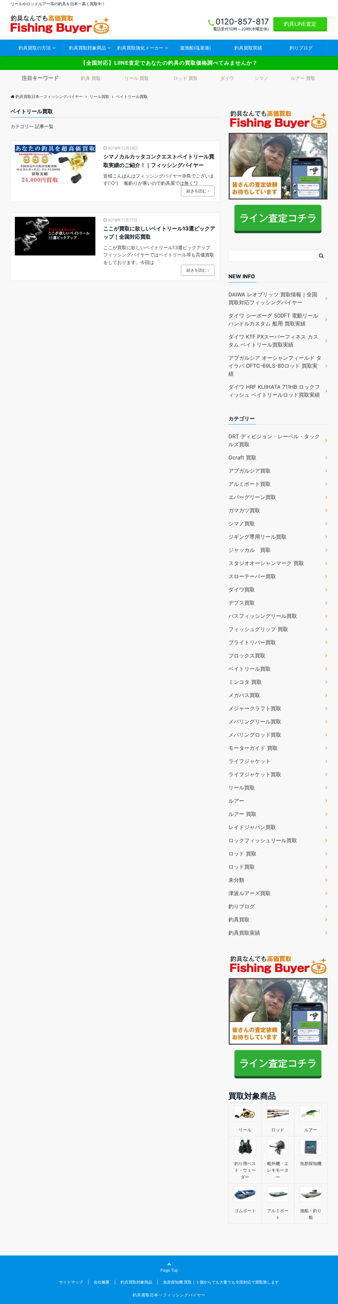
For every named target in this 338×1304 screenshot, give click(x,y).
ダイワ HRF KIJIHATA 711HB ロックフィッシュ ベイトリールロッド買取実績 (274, 391)
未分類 (236, 880)
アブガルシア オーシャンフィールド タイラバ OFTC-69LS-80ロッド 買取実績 (274, 365)
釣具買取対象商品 (87, 47)
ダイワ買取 (241, 589)
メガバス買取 (244, 695)
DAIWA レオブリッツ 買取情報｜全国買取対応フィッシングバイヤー (272, 298)
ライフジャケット (249, 761)
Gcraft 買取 (242, 457)
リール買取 (241, 787)
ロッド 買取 (185, 78)
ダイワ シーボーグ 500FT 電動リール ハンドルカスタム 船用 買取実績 (273, 319)
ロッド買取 (241, 866)
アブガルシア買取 (249, 470)
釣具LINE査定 (300, 23)
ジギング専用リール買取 (257, 536)
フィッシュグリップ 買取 (258, 629)
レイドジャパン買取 (252, 827)
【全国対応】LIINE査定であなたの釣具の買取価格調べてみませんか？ (169, 62)
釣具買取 (239, 919)
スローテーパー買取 (252, 576)
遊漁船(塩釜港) (195, 47)
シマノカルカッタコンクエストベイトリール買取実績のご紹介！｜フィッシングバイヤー (158, 160)
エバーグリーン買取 (252, 497)
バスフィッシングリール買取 (262, 616)
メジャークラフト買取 (254, 708)
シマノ (261, 78)
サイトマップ (71, 1282)
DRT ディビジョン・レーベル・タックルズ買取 (274, 440)
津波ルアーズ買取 (249, 893)
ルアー (236, 800)
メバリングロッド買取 (254, 734)
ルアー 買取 (303, 78)
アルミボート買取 (249, 484)
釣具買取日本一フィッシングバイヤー (169, 1294)
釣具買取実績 (248, 47)
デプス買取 (241, 602)
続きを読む (196, 190)
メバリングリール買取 (254, 721)
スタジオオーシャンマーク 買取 (266, 563)
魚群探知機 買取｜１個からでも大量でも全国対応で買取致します (221, 1282)
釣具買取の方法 (34, 47)
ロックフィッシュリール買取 (262, 840)
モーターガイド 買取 (253, 748)
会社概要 (102, 1282)
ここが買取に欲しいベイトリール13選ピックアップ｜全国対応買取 (159, 232)
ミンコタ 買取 (245, 682)
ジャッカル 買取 (249, 550)
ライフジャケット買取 (254, 774)
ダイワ (227, 78)
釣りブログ (301, 47)
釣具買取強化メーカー (140, 47)
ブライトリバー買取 (252, 642)
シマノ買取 (241, 523)
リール (245, 1129)
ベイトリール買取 (249, 668)
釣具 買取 (91, 78)
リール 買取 (136, 78)
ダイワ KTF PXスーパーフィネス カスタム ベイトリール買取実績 (273, 340)
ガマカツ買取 (244, 510)
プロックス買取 (246, 655)
